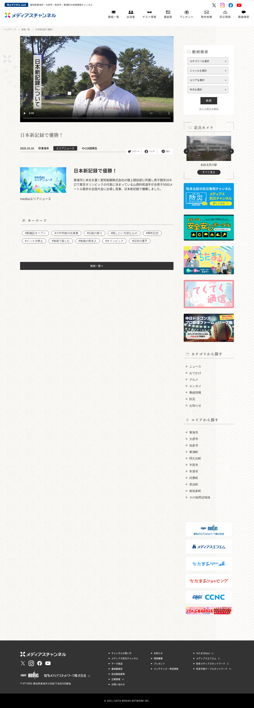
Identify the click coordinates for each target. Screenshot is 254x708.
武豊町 (193, 477)
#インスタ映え (34, 240)
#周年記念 (152, 233)
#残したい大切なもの (124, 233)
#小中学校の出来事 (66, 233)
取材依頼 (206, 17)
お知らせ (195, 405)
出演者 (131, 17)
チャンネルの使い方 (121, 653)
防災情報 (225, 17)
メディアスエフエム (206, 658)
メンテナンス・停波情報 (166, 669)
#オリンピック (114, 240)
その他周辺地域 (199, 497)
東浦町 (193, 451)
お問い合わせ (118, 684)
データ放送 (117, 664)
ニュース (195, 366)
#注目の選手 (139, 240)
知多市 (193, 445)
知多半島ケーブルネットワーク (211, 669)
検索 (209, 100)
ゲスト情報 (149, 17)
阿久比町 (195, 458)
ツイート (136, 151)
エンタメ (195, 386)
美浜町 (193, 484)
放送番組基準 (118, 674)
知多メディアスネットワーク (210, 664)
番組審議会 (117, 669)
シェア (152, 151)
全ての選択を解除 (208, 108)
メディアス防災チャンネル (124, 658)
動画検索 (243, 17)
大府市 (193, 439)
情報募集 (158, 658)
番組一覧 (113, 17)
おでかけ (195, 373)
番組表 (168, 17)
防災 (192, 399)
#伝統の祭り (94, 233)
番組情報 (195, 392)
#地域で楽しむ (61, 240)
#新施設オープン (35, 233)
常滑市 (193, 471)
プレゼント (187, 17)
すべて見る (208, 172)
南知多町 (195, 490)
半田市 (193, 464)
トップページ (10, 29)
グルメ (193, 379)
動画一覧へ (96, 266)
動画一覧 (26, 29)
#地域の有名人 (87, 240)
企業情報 (115, 679)
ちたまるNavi (203, 653)
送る (168, 151)
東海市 (193, 432)
